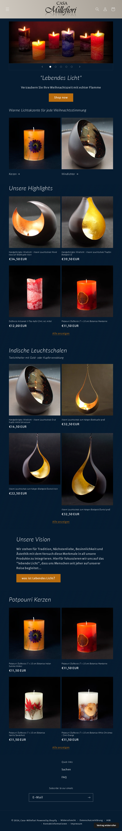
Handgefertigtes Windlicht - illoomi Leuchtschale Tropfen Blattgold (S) (86, 253)
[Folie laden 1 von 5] (50, 66)
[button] (7, 9)
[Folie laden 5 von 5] (71, 66)
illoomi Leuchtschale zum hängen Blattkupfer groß (83, 419)
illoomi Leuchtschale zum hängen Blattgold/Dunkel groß (86, 509)
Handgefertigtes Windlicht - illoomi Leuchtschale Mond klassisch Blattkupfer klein (33, 253)
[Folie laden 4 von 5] (66, 66)
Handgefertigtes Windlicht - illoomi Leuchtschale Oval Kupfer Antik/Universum (32, 420)
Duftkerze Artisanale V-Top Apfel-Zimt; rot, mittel (30, 321)
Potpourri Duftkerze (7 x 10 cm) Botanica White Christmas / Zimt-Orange (87, 733)
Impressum (76, 824)
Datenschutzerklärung (91, 820)
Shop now (61, 97)
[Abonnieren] (89, 797)
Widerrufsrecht (68, 820)
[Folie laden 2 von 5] (55, 66)
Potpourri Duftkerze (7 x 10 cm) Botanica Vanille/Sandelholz (27, 733)
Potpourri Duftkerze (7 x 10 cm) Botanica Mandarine (84, 321)
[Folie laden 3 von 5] (61, 66)
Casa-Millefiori (28, 820)
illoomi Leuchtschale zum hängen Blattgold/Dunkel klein (33, 489)
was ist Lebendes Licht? (38, 578)
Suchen (66, 769)
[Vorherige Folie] (42, 66)
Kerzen (13, 173)
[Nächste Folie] (79, 66)
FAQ (64, 777)
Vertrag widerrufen (106, 825)
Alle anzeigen (61, 333)
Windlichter (68, 173)
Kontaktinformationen (55, 824)
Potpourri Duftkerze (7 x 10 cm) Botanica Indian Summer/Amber (30, 664)
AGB (108, 820)
